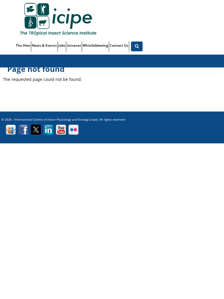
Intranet (74, 45)
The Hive (23, 45)
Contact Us (119, 45)
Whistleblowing (95, 45)
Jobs (61, 45)
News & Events (44, 45)
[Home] (60, 19)
